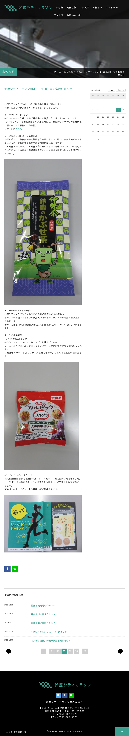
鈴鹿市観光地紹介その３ (43, 614)
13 (76, 651)
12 (70, 651)
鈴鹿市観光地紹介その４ (43, 605)
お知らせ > (70, 72)
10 (58, 651)
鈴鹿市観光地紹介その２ (43, 623)
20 (85, 651)
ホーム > (59, 72)
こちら (18, 129)
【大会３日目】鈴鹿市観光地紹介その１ (51, 640)
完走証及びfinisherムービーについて (49, 632)
